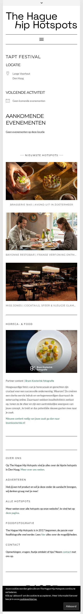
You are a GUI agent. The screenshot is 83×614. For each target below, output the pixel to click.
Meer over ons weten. (33, 469)
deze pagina (12, 512)
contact (67, 551)
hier (43, 534)
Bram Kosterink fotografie (39, 380)
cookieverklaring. (28, 599)
